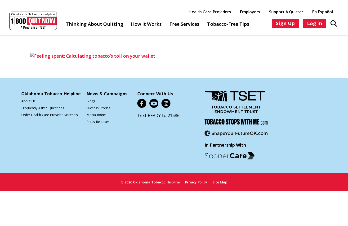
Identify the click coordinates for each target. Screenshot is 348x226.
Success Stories (98, 108)
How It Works (146, 24)
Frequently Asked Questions (42, 108)
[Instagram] (165, 103)
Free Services (184, 24)
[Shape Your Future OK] (236, 136)
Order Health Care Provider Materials (49, 115)
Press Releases (98, 121)
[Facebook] (141, 103)
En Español (322, 11)
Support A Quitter (286, 11)
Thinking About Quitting (94, 24)
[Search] (333, 23)
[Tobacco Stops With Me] (236, 124)
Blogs (90, 101)
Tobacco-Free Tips (228, 24)
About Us (28, 101)
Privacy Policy (196, 182)
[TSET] (235, 105)
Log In (314, 23)
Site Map (220, 182)
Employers (250, 11)
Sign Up (285, 23)
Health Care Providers (209, 11)
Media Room (96, 115)
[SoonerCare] (230, 155)
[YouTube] (153, 103)
